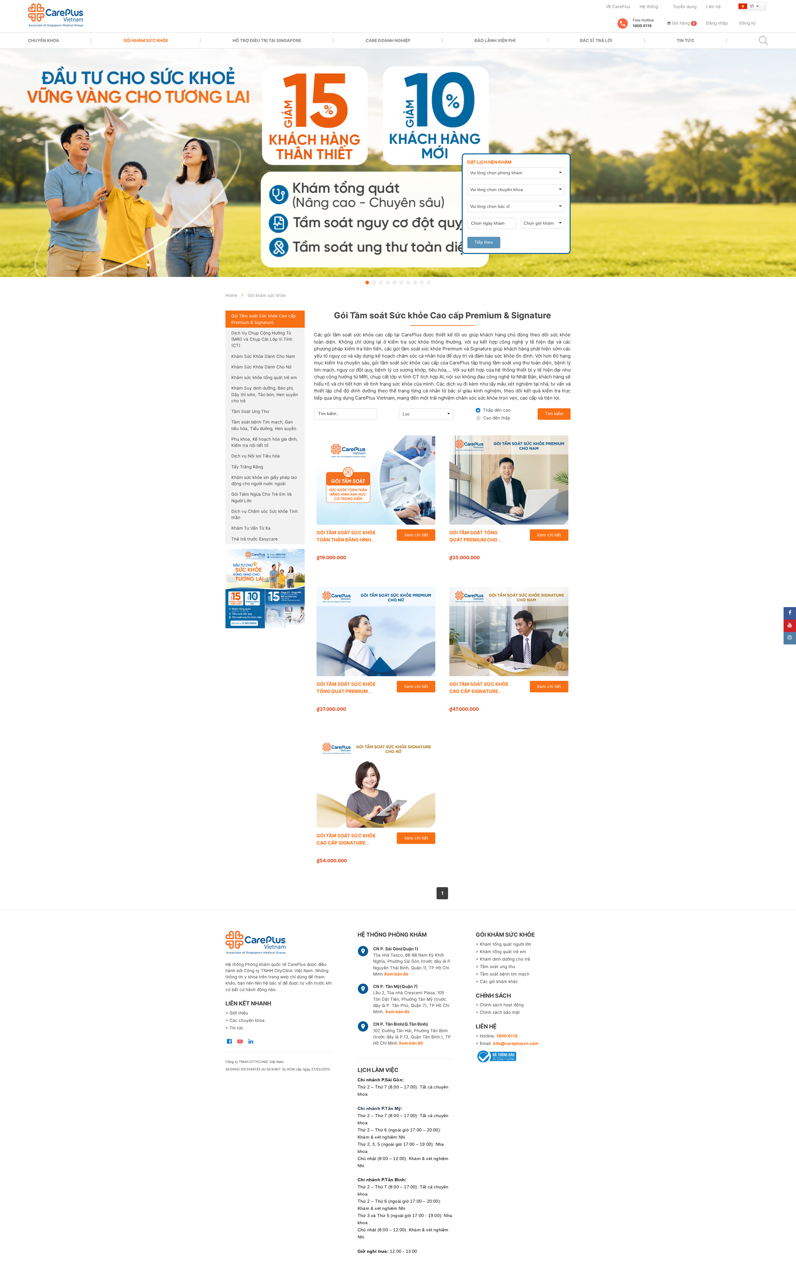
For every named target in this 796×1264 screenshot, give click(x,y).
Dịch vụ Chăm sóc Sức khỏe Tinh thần (264, 514)
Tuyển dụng (684, 6)
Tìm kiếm (554, 413)
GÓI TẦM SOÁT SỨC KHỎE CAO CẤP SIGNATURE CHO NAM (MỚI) (478, 691)
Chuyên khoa (43, 40)
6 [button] (401, 282)
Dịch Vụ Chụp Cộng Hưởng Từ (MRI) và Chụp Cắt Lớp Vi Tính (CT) (261, 339)
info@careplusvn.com (515, 1043)
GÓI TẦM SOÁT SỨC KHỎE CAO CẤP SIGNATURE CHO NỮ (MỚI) (346, 843)
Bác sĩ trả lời (596, 40)
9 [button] (422, 282)
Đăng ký (747, 23)
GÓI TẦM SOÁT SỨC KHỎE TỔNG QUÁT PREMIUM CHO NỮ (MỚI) (346, 691)
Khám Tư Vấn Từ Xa (251, 528)
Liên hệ (713, 6)
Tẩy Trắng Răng (247, 466)
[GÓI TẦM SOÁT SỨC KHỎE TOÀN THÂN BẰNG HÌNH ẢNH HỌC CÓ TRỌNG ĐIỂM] (376, 480)
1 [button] (367, 282)
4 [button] (388, 282)
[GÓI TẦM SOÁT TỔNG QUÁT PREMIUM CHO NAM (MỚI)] (508, 480)
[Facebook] (790, 613)
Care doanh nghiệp (388, 40)
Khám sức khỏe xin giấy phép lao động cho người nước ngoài (264, 480)
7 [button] (408, 282)
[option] (398, 163)
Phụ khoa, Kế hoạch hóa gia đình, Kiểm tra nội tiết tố (264, 442)
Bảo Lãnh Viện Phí (495, 40)
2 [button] (374, 282)
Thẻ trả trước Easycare (254, 538)
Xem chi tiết (416, 534)
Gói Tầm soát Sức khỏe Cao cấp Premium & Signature (263, 319)
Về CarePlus (618, 6)
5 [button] (394, 282)
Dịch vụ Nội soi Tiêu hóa (255, 455)
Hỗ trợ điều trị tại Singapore (267, 40)
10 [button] (429, 282)
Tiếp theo (483, 242)
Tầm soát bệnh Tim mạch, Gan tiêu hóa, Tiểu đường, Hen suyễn (263, 425)
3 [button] (381, 282)
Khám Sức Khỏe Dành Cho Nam (263, 356)
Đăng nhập (717, 23)
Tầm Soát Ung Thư (250, 411)
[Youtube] (790, 626)
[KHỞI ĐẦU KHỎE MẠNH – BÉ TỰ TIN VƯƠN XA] (398, 163)
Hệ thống (649, 6)
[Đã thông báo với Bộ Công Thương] (496, 1055)
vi (752, 5)
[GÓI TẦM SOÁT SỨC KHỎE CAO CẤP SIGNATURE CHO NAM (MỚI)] (508, 631)
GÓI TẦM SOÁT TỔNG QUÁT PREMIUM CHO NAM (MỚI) (473, 540)
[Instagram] (790, 638)
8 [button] (415, 282)
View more (265, 588)
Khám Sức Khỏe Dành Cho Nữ (261, 366)
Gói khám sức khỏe (145, 40)
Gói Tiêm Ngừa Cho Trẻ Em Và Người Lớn (261, 497)
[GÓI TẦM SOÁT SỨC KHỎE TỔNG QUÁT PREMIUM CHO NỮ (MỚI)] (376, 631)
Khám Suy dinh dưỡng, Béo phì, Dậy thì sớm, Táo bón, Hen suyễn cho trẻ (264, 394)
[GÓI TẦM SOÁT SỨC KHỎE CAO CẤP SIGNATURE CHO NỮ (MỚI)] (376, 783)
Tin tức (685, 40)
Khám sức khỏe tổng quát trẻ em (264, 377)
